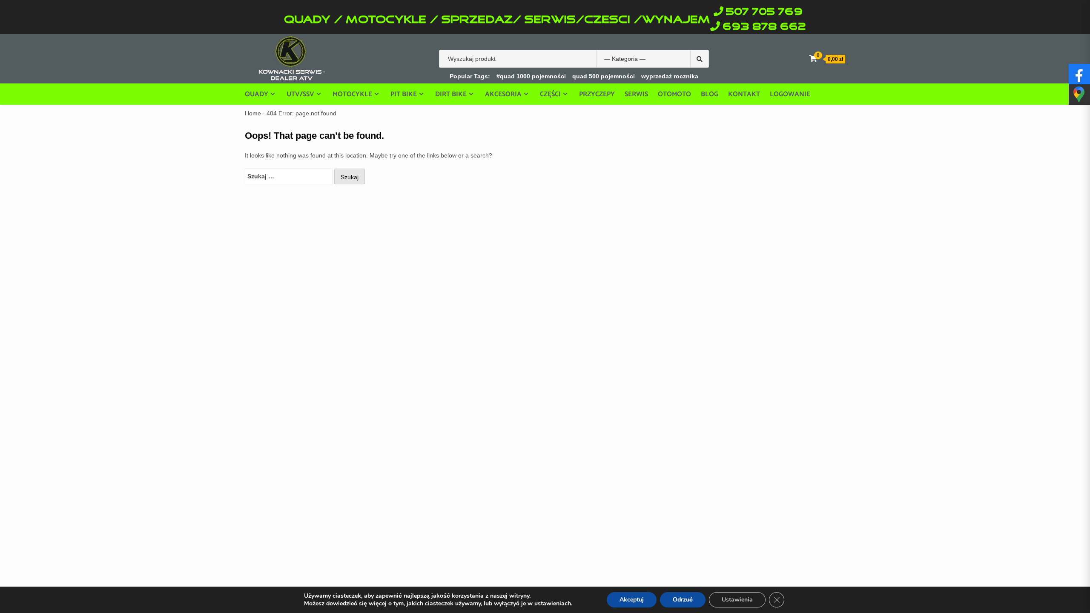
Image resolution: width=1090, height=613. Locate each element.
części (550, 94)
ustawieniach (552, 603)
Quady (256, 94)
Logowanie (790, 94)
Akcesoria (503, 94)
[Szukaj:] (289, 176)
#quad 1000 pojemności (531, 76)
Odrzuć (683, 600)
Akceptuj (632, 600)
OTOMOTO (674, 94)
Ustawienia (737, 600)
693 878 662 (764, 27)
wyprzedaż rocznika (669, 76)
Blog (709, 94)
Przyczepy (597, 94)
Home (253, 113)
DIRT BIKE (451, 94)
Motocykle (352, 94)
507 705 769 (764, 12)
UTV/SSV (300, 94)
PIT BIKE (403, 94)
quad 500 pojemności (603, 76)
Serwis (636, 94)
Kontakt (744, 94)
